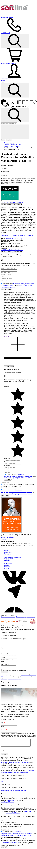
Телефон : (4, 657)
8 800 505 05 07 (11, 800)
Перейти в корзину (6, 790)
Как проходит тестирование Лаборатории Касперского (17, 235)
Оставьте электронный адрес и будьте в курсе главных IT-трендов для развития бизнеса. (18, 485)
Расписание (7, 552)
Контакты (7, 567)
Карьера (6, 565)
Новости (7, 560)
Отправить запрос (6, 289)
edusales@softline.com (7, 17)
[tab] (17, 350)
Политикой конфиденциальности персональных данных (18, 475)
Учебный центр (9, 143)
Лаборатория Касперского (14, 238)
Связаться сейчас (6, 204)
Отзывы (6, 568)
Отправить (8, 479)
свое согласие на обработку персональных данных (16, 761)
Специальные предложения (12, 557)
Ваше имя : (4, 654)
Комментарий (18, 736)
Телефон (4, 730)
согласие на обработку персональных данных (18, 477)
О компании (8, 563)
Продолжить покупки (19, 790)
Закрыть (8, 139)
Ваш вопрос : (5, 664)
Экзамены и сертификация (12, 144)
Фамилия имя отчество (8, 719)
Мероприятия (8, 558)
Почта (3, 726)
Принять (3, 847)
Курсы (6, 550)
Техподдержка (8, 554)
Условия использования (8, 617)
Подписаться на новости (8, 63)
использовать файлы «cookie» (10, 842)
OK (2, 781)
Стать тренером (17, 204)
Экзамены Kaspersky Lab (11, 146)
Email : (3, 661)
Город (3, 722)
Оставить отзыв (9, 366)
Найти (3, 139)
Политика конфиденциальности (25, 617)
